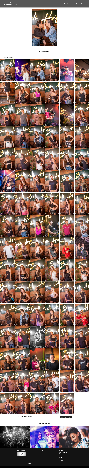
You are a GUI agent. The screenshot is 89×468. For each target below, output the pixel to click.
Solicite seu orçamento (66, 417)
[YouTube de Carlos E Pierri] (61, 457)
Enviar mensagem (62, 453)
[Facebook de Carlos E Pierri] (59, 457)
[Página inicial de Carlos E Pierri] (10, 3)
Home (61, 3)
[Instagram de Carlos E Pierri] (60, 457)
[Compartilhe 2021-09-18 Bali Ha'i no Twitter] (18, 418)
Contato (83, 3)
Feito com (44, 467)
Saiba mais (30, 463)
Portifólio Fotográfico (69, 3)
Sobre (77, 3)
